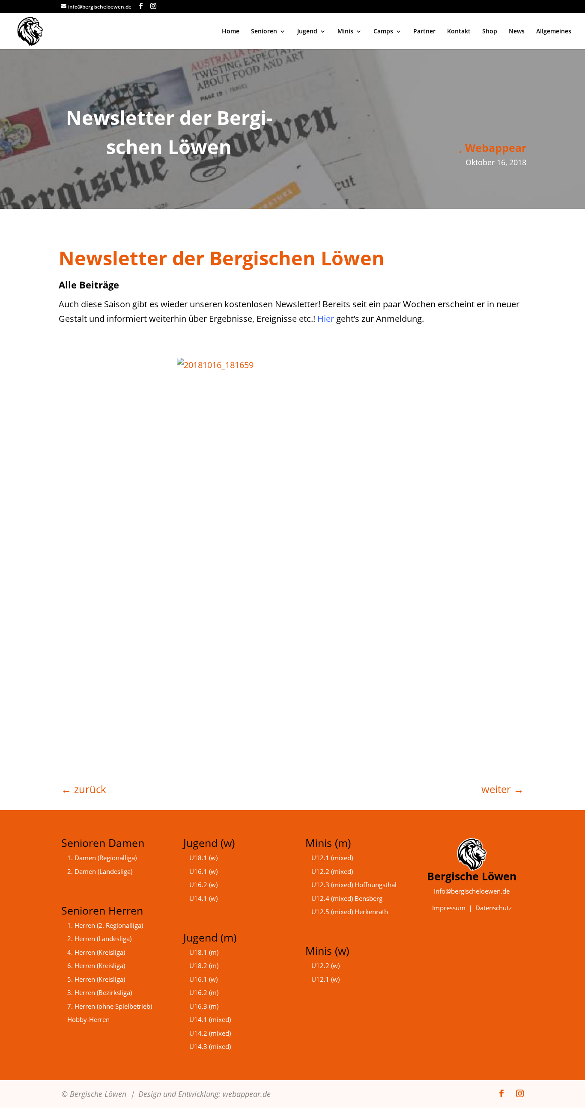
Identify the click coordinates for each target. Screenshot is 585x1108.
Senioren (264, 31)
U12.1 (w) (325, 979)
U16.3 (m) (203, 1006)
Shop (489, 31)
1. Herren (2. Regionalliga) (105, 925)
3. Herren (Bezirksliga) (99, 992)
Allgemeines (553, 31)
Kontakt (459, 31)
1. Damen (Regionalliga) (102, 857)
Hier (325, 318)
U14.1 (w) (203, 898)
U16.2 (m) (203, 992)
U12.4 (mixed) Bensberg (346, 898)
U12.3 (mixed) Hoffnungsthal (354, 884)
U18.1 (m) (203, 952)
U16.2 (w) (203, 884)
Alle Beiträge (89, 284)
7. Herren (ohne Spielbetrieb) (109, 1006)
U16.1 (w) (203, 871)
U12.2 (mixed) (332, 871)
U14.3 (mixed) (210, 1046)
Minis (345, 31)
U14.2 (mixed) (210, 1033)
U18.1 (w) (203, 857)
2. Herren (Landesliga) (99, 938)
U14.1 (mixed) (210, 1019)
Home (230, 31)
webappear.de (247, 1094)
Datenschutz (493, 907)
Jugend (307, 31)
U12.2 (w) (325, 965)
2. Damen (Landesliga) (99, 871)
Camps (383, 31)
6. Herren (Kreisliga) (96, 965)
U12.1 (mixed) (332, 857)
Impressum (449, 907)
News (517, 31)
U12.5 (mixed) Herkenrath (349, 911)
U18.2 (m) (203, 965)
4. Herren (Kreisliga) (96, 952)
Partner (424, 31)
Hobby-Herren (88, 1019)
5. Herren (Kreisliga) (96, 979)
